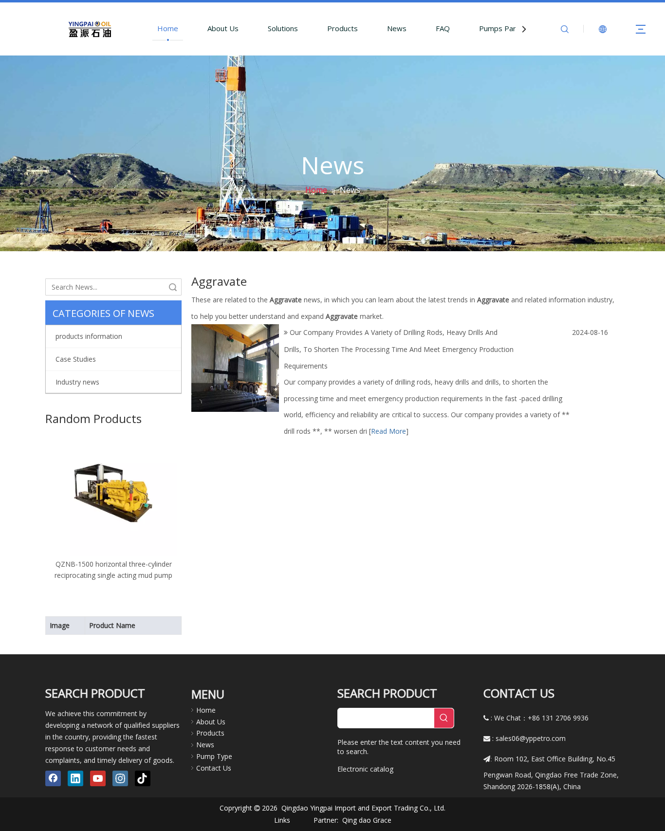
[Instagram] (120, 778)
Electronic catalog (365, 769)
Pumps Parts (501, 28)
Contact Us (213, 768)
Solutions (283, 28)
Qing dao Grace (366, 820)
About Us (223, 28)
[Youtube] (98, 778)
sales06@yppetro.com (531, 738)
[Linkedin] (75, 778)
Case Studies (75, 359)
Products (342, 28)
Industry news (77, 382)
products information (88, 336)
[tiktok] (142, 778)
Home (167, 28)
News (396, 28)
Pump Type (214, 756)
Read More (388, 431)
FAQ (443, 28)
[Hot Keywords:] (444, 718)
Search (173, 287)
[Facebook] (53, 778)
